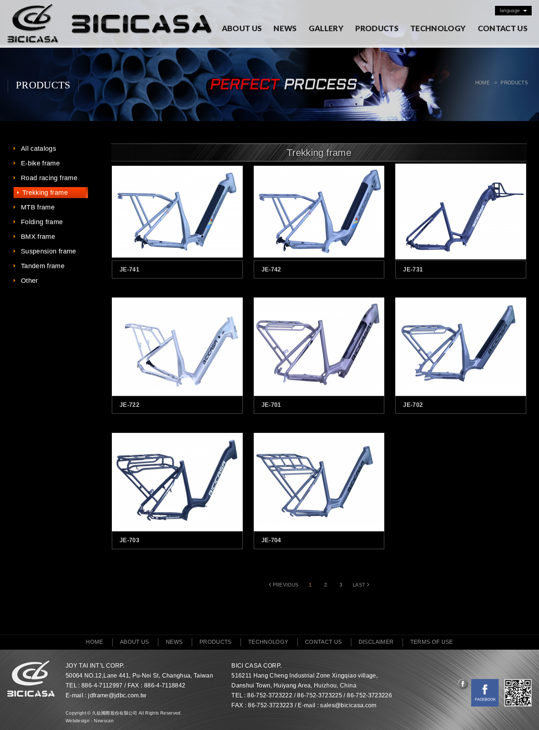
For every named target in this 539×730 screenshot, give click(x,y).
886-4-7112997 (102, 685)
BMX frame (38, 236)
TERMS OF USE (431, 642)
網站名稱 (109, 24)
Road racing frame (49, 178)
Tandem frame (43, 266)
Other (29, 280)
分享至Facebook (463, 684)
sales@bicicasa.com (348, 705)
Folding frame (42, 222)
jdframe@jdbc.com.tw (117, 695)
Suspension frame (48, 251)
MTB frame (38, 207)
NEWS (285, 28)
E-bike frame (40, 163)
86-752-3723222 (269, 695)
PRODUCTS (377, 28)
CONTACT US (503, 28)
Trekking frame (45, 192)
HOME (94, 642)
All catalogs (38, 148)
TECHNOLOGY (438, 28)
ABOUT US (242, 28)
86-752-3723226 (369, 695)
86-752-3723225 (319, 695)
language (510, 10)
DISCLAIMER (376, 642)
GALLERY (326, 28)
